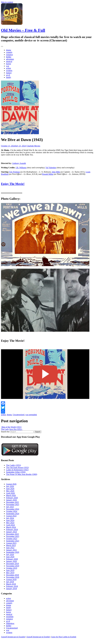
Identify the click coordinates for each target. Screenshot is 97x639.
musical (9, 61)
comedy (9, 52)
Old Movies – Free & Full (23, 30)
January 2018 (11, 588)
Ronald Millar (47, 174)
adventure (10, 59)
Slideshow (10, 623)
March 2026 (11, 495)
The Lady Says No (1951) (11, 429)
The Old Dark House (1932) (17, 467)
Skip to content (7, 2)
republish (9, 617)
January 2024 (11, 532)
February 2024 (12, 529)
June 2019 (10, 570)
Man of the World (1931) (11, 427)
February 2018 (12, 586)
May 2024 (10, 523)
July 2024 (10, 518)
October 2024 (11, 511)
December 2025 (12, 502)
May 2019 (10, 573)
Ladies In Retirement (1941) (17, 470)
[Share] (48, 412)
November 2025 (12, 504)
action (8, 68)
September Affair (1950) (16, 472)
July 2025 (10, 507)
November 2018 (12, 577)
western (9, 70)
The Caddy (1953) (13, 465)
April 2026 (10, 493)
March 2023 (11, 545)
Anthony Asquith (19, 163)
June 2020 (10, 557)
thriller (8, 57)
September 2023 (12, 541)
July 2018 (10, 582)
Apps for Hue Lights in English (63, 637)
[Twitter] (48, 407)
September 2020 (12, 552)
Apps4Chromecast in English (38, 637)
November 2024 (12, 509)
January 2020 (11, 561)
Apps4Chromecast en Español (13, 637)
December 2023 (12, 534)
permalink (32, 415)
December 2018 (12, 575)
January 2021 (11, 550)
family (8, 77)
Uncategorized (18, 415)
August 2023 (11, 543)
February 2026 (12, 498)
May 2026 (10, 491)
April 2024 (10, 525)
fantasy (9, 73)
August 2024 (11, 516)
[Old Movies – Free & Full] (11, 24)
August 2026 (11, 484)
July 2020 (10, 554)
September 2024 (12, 514)
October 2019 (11, 568)
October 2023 (11, 539)
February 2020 (12, 559)
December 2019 (12, 564)
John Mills (56, 172)
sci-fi (8, 75)
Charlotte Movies (33, 146)
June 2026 (10, 489)
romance (9, 55)
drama (8, 50)
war (7, 66)
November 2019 (12, 566)
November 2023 (12, 536)
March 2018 (11, 584)
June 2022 (10, 548)
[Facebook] (48, 403)
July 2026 (10, 486)
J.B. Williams (21, 168)
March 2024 (11, 527)
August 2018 (11, 579)
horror (8, 64)
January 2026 (11, 500)
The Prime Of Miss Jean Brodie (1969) (21, 474)
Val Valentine (50, 168)
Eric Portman (14, 172)
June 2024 (10, 520)
